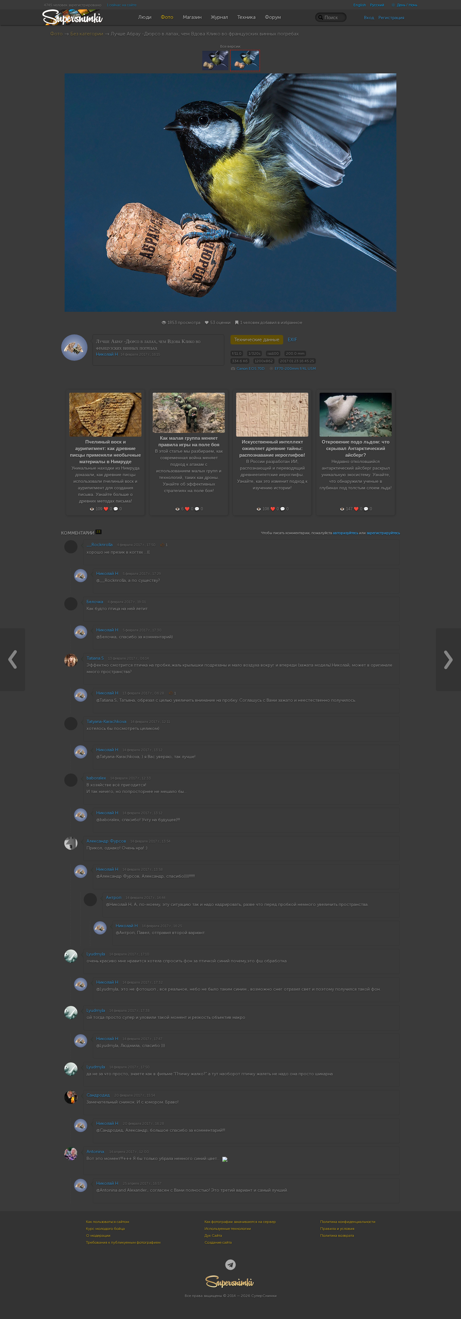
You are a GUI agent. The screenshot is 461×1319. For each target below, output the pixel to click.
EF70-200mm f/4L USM (295, 368)
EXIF (292, 340)
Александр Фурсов (106, 841)
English (359, 5)
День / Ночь (406, 5)
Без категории (86, 34)
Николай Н (107, 354)
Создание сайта (218, 1242)
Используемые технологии (227, 1228)
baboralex (96, 778)
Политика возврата (337, 1235)
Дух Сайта (213, 1235)
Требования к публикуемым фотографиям (123, 1242)
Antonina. (96, 1151)
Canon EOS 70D (250, 368)
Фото (56, 34)
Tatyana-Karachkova (106, 721)
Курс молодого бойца (105, 1228)
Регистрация (391, 17)
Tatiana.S (95, 658)
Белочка (95, 601)
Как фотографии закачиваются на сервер (240, 1222)
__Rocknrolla (100, 544)
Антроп (113, 897)
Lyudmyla (96, 954)
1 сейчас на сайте (121, 5)
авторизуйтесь (345, 533)
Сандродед (98, 1095)
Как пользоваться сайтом (107, 1222)
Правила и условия (337, 1228)
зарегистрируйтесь (383, 533)
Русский (377, 5)
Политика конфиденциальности (347, 1222)
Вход (369, 17)
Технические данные (256, 340)
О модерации (98, 1235)
